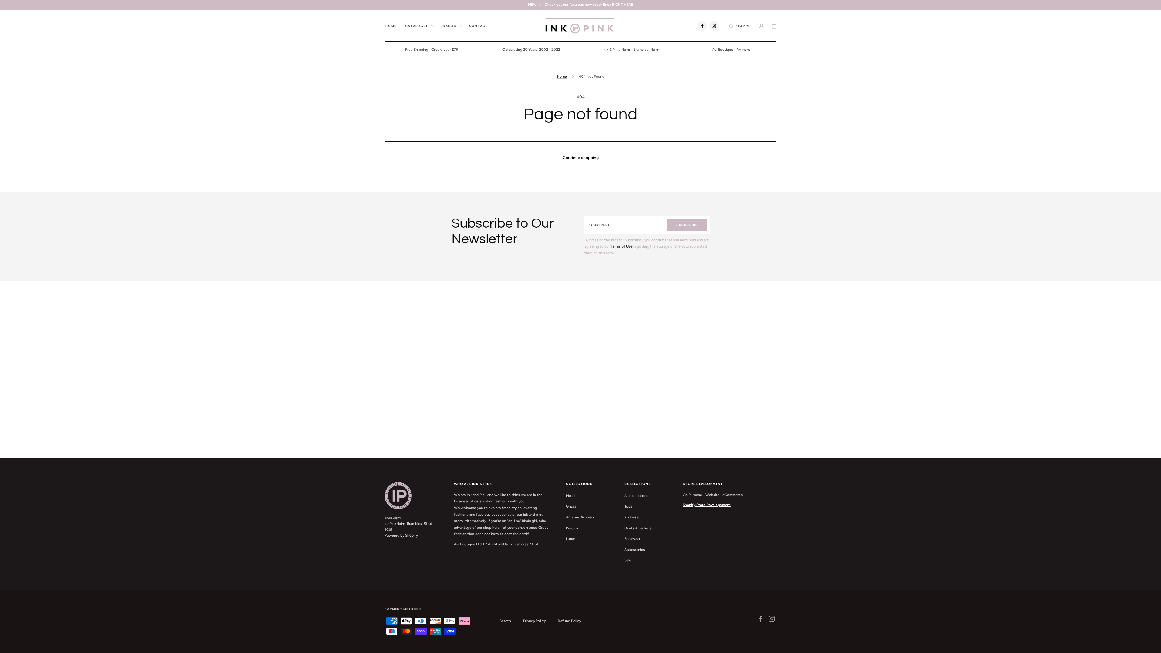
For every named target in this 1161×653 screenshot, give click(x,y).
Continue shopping (581, 157)
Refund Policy (569, 621)
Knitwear (631, 517)
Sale (627, 560)
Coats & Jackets (638, 528)
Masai (570, 496)
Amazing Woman (580, 517)
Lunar (570, 539)
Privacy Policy (534, 621)
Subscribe (686, 225)
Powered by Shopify (401, 535)
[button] (740, 25)
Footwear (632, 539)
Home (562, 76)
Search (505, 621)
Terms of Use (622, 246)
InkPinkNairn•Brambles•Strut (408, 523)
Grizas (571, 506)
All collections (636, 496)
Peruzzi (572, 528)
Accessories (634, 549)
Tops (628, 506)
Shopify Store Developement (707, 505)
